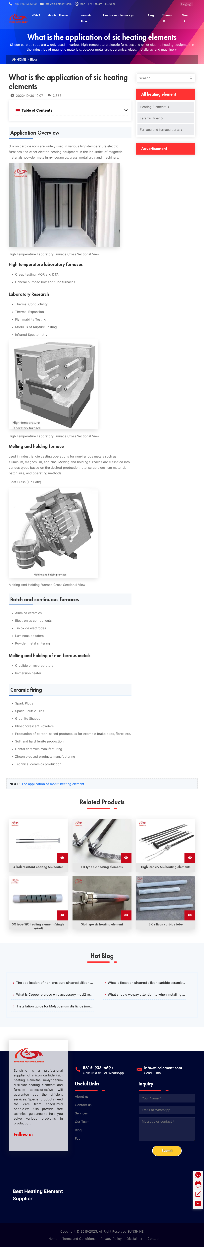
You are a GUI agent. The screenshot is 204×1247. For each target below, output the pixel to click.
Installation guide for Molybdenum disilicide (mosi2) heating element (55, 1006)
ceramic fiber (150, 118)
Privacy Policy (111, 1239)
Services (81, 1113)
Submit (167, 1150)
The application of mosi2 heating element (53, 784)
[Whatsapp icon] (198, 1176)
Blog (33, 59)
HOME (21, 59)
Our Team (82, 1122)
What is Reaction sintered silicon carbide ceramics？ (147, 983)
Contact (153, 1239)
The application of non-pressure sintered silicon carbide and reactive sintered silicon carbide (55, 983)
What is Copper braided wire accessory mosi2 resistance (55, 994)
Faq (77, 1138)
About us (81, 1096)
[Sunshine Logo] (18, 18)
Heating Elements (153, 107)
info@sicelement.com (58, 3)
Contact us (83, 1105)
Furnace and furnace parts (160, 130)
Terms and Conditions (78, 1239)
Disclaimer (134, 1239)
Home (52, 1239)
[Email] (198, 1204)
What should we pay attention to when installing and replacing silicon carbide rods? (147, 994)
